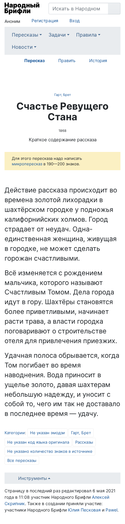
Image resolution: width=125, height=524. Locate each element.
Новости (22, 47)
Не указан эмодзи (47, 432)
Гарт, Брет (62, 95)
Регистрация (45, 20)
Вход (74, 20)
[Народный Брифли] (22, 8)
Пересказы (25, 35)
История (98, 60)
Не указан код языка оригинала (38, 442)
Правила (86, 35)
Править (67, 60)
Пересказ (34, 60)
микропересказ (27, 163)
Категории (15, 432)
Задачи (57, 35)
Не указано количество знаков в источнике (50, 451)
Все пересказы (21, 460)
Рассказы (84, 442)
